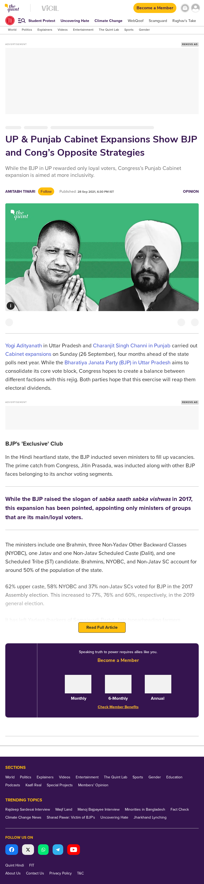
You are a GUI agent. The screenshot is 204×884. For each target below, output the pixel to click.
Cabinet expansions (28, 354)
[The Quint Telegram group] (58, 850)
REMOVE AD (190, 44)
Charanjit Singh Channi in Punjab (132, 346)
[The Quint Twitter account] (28, 850)
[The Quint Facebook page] (11, 850)
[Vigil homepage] (50, 10)
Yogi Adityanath (23, 346)
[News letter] (185, 8)
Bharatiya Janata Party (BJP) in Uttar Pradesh (118, 363)
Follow (46, 191)
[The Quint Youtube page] (73, 850)
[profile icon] (195, 8)
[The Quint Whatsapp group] (43, 850)
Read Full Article (102, 627)
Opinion (191, 191)
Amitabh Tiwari (20, 191)
